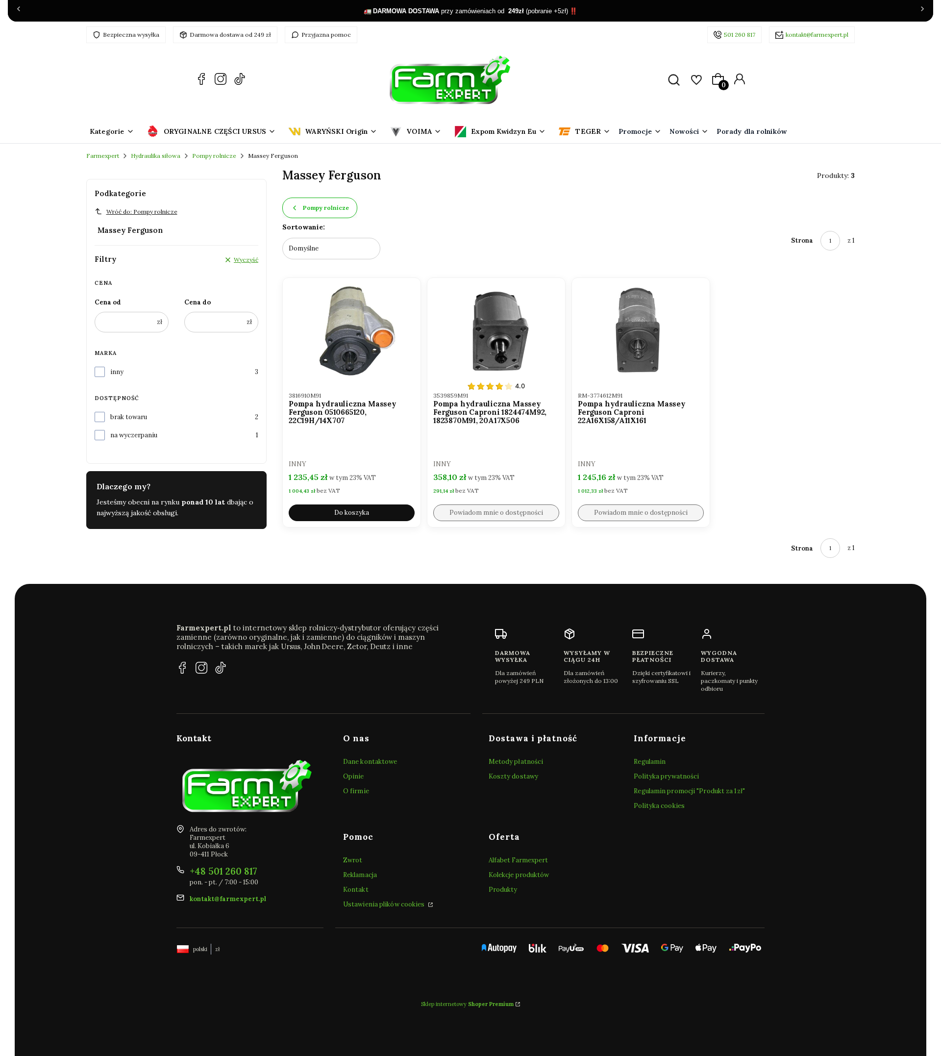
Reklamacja (360, 875)
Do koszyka (351, 512)
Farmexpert (102, 155)
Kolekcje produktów (519, 875)
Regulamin (650, 761)
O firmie (356, 791)
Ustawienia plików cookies (384, 904)
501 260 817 (739, 34)
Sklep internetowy (467, 1004)
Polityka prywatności (666, 776)
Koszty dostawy (513, 776)
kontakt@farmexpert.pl (817, 34)
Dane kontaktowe (370, 761)
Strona (802, 240)
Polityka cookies (659, 806)
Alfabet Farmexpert (518, 860)
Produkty (503, 889)
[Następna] (922, 11)
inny (117, 372)
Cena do (197, 302)
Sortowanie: (303, 227)
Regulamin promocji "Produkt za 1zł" (689, 791)
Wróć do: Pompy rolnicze (141, 211)
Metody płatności (516, 761)
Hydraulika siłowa (155, 155)
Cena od (108, 302)
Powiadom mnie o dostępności (496, 512)
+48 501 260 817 (223, 871)
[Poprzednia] (18, 11)
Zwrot (353, 860)
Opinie (353, 776)
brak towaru (128, 417)
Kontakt (356, 889)
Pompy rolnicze (214, 155)
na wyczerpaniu (133, 435)
